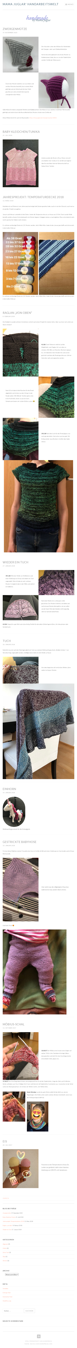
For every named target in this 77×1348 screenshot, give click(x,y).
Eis (5, 1141)
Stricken (5, 1260)
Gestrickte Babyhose (19, 842)
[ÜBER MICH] (39, 1336)
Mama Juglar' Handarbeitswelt (31, 4)
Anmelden (5, 1288)
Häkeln (5, 1248)
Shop (4, 1256)
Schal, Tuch (6, 1252)
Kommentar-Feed (7, 1297)
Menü (70, 4)
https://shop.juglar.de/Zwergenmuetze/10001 (43, 118)
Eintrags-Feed (6, 1292)
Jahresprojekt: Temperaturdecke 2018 (33, 197)
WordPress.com (45, 1344)
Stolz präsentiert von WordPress (38, 1341)
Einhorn (9, 789)
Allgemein (5, 1244)
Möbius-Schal (13, 1024)
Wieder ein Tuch (15, 562)
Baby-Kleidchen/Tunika (21, 131)
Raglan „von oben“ (17, 312)
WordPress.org (7, 1301)
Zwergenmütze (15, 29)
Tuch (7, 641)
